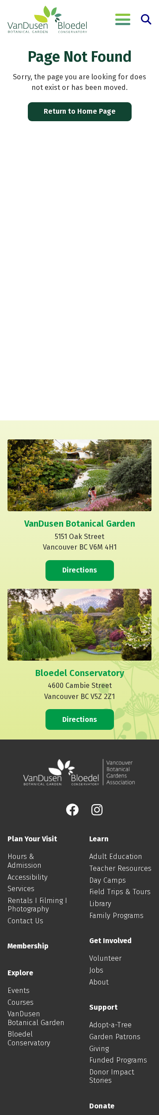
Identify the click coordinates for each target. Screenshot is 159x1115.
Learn (99, 839)
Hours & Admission (25, 860)
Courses (21, 1002)
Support (103, 1007)
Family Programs (116, 915)
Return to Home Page (80, 111)
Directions (79, 570)
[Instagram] (97, 810)
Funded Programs (118, 1060)
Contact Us (25, 921)
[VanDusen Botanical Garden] (47, 19)
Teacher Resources (120, 868)
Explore (20, 973)
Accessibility (28, 877)
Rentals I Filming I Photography (37, 904)
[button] (122, 19)
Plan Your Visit (32, 839)
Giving (99, 1048)
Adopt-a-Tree (110, 1025)
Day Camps (107, 880)
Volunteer (105, 958)
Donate (101, 1106)
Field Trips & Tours (120, 892)
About (99, 982)
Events (19, 990)
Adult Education (115, 856)
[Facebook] (72, 810)
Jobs (96, 970)
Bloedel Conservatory (29, 1038)
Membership (28, 946)
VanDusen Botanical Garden (36, 1018)
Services (21, 889)
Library (100, 903)
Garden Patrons (114, 1037)
